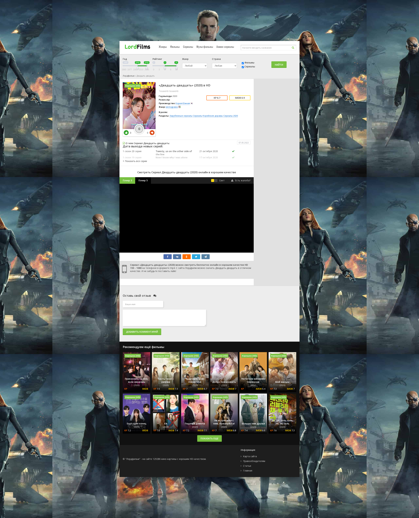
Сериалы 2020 (230, 115)
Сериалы (188, 47)
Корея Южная (183, 103)
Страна (216, 58)
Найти (279, 64)
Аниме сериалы (225, 47)
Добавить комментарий (142, 331)
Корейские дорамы (213, 115)
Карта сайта (250, 456)
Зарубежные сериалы (181, 115)
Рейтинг (157, 58)
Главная (247, 470)
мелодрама (172, 106)
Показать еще (209, 438)
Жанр (185, 58)
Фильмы (175, 47)
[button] (135, 161)
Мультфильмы (204, 47)
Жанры (163, 47)
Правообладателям (254, 461)
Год (125, 58)
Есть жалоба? (242, 180)
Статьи (247, 465)
